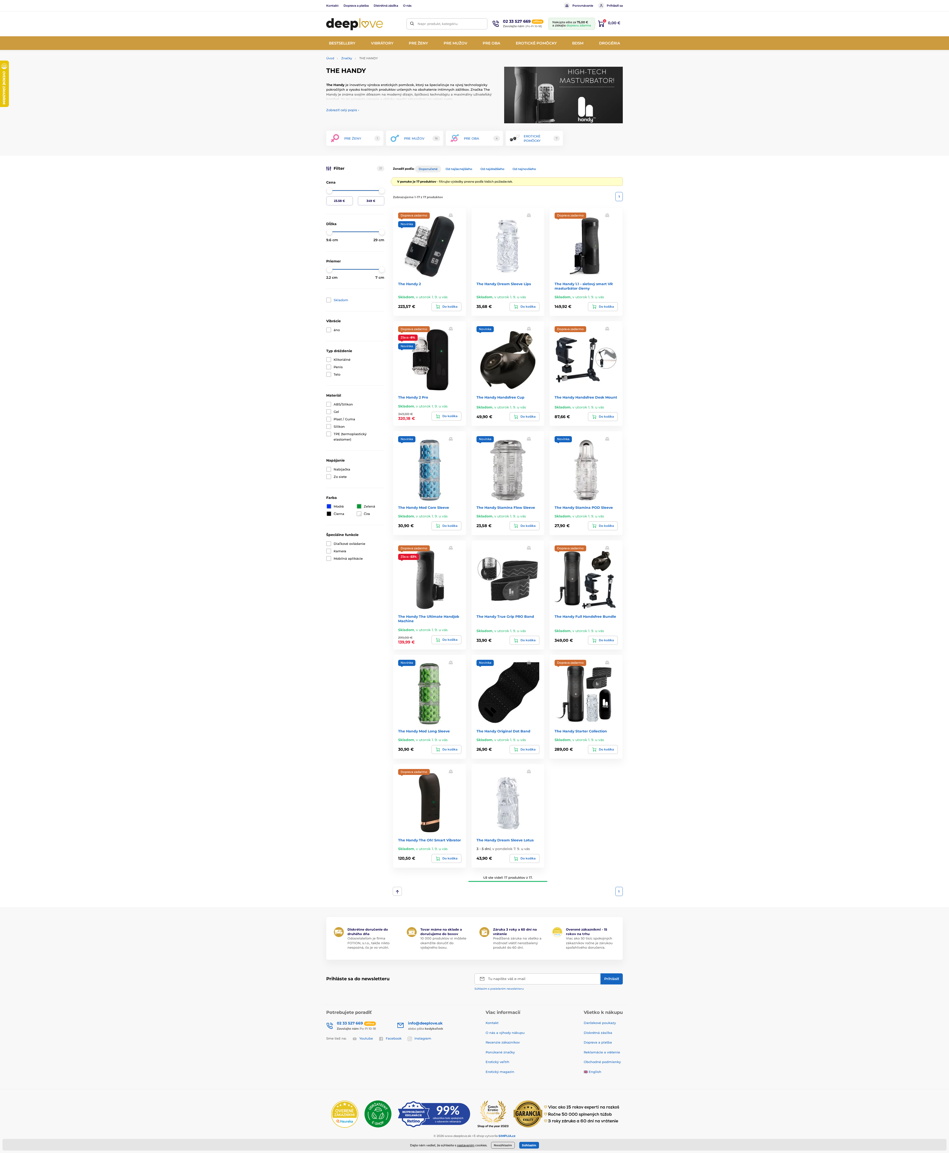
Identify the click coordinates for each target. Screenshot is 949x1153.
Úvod (330, 58)
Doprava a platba (356, 5)
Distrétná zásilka (386, 5)
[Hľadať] (412, 23)
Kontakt (332, 5)
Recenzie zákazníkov (503, 1042)
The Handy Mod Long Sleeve (424, 731)
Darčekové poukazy (600, 1023)
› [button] (342, 110)
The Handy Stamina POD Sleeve (584, 507)
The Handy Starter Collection (581, 731)
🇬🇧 (586, 1072)
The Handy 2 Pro (413, 397)
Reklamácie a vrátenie (602, 1052)
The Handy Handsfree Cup (500, 397)
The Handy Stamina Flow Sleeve (505, 507)
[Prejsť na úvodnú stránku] (354, 24)
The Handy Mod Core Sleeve (423, 507)
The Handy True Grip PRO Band (505, 616)
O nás (407, 5)
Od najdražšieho (492, 169)
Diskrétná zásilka (598, 1033)
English (595, 1072)
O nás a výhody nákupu (505, 1033)
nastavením (465, 1145)
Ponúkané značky (500, 1052)
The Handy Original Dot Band (503, 731)
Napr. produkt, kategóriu (438, 24)
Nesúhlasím (503, 1145)
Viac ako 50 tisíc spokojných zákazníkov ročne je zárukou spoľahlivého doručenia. (589, 942)
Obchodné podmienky (602, 1062)
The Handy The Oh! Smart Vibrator (429, 840)
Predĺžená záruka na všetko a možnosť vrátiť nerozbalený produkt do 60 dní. (517, 942)
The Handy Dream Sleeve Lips (503, 284)
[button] (451, 215)
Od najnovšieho (524, 169)
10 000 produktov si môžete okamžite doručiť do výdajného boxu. (443, 942)
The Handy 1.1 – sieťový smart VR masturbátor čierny (584, 286)
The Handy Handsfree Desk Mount (586, 397)
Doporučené (428, 169)
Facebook (394, 1038)
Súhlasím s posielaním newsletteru (499, 988)
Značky (346, 58)
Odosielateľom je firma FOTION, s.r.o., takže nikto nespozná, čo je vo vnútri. (368, 942)
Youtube (366, 1038)
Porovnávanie (582, 5)
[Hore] (397, 891)
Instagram (422, 1038)
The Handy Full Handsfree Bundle (585, 616)
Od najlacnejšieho (459, 169)
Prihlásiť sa (615, 5)
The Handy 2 (409, 284)
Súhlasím (529, 1145)
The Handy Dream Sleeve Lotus (505, 840)
